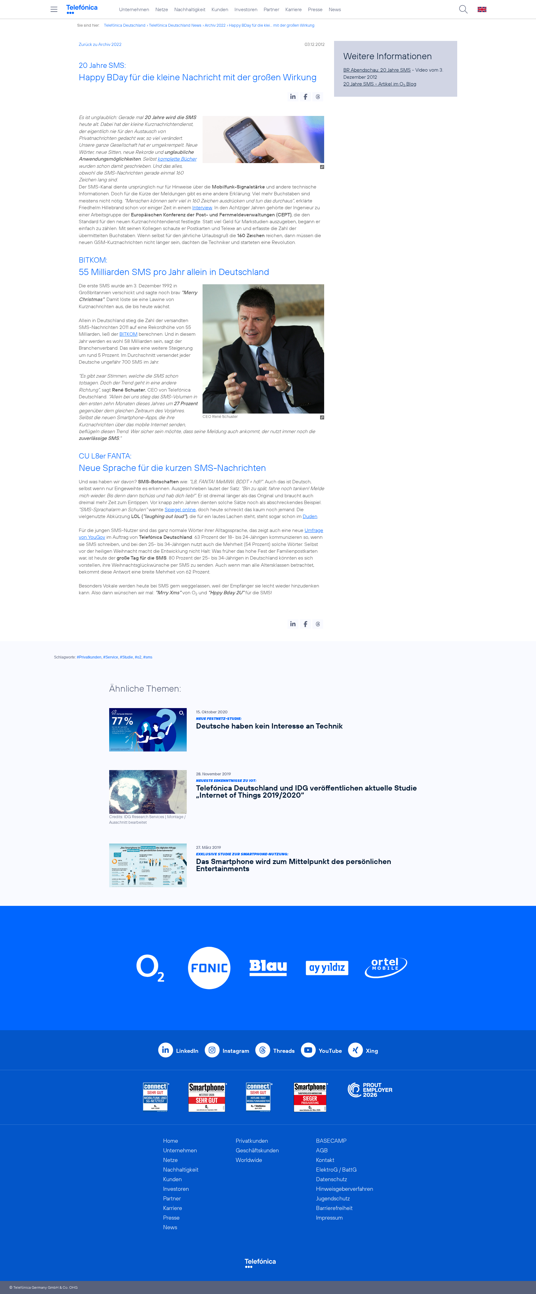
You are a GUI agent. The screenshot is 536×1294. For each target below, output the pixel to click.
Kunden (220, 9)
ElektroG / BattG (336, 1169)
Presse (315, 9)
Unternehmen (134, 9)
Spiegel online (180, 509)
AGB (322, 1150)
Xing (372, 1050)
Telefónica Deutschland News (175, 25)
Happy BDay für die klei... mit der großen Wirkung (272, 25)
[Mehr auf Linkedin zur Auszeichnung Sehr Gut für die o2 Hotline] (259, 1097)
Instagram (236, 1050)
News (335, 9)
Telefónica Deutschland (124, 25)
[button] (293, 96)
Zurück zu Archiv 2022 (100, 44)
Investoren (245, 9)
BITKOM (128, 334)
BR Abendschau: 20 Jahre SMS (377, 70)
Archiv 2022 (215, 25)
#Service (110, 657)
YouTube (330, 1050)
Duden (310, 516)
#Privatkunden (89, 657)
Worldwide (249, 1159)
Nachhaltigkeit (189, 9)
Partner (271, 9)
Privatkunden (252, 1140)
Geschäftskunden (257, 1150)
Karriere (293, 9)
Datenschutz (331, 1179)
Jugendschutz (333, 1198)
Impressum (329, 1217)
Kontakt (325, 1159)
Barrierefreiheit (334, 1208)
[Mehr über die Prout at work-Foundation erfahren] (370, 1097)
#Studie (126, 657)
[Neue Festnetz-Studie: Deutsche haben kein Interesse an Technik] (265, 730)
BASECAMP (331, 1140)
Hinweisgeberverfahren (344, 1188)
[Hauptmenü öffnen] (54, 9)
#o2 (138, 657)
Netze (161, 9)
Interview (202, 207)
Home (170, 1140)
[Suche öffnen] (463, 9)
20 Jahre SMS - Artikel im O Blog (379, 84)
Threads (284, 1050)
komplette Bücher (177, 159)
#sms (147, 657)
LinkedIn (187, 1050)
